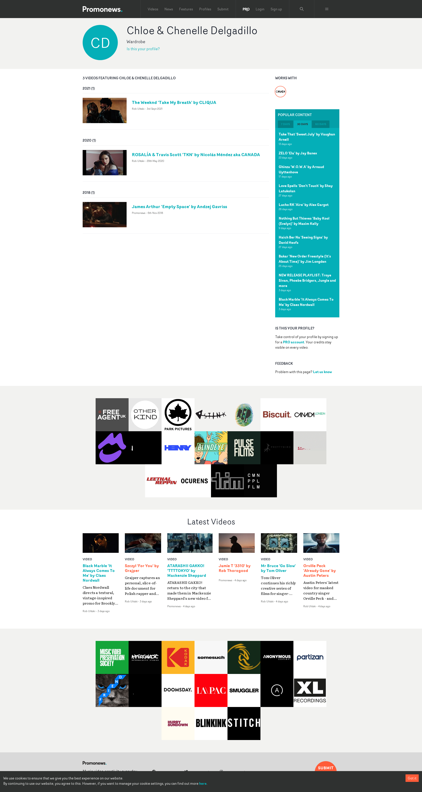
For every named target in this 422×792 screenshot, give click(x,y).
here (203, 783)
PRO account (293, 342)
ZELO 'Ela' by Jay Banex (298, 153)
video (87, 559)
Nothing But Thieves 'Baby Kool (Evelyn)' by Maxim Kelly (304, 221)
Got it (412, 778)
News (168, 9)
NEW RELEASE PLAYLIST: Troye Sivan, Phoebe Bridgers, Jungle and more (307, 280)
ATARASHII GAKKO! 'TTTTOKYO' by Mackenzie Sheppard (186, 570)
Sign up (276, 9)
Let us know (322, 371)
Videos (153, 9)
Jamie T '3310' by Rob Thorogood (235, 568)
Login (260, 9)
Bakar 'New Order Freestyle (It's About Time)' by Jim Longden (305, 259)
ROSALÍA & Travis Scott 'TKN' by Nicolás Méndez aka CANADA (196, 154)
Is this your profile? (143, 49)
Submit (223, 9)
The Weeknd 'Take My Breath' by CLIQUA (174, 102)
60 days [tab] (320, 124)
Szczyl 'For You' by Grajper (142, 568)
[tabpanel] (307, 222)
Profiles (205, 9)
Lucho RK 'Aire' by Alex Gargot (304, 204)
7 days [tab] (285, 124)
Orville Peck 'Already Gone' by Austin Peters (319, 570)
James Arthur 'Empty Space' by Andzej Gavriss (179, 206)
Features (186, 9)
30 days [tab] (302, 124)
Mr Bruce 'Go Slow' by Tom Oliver (278, 568)
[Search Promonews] (301, 9)
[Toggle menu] (326, 9)
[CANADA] (280, 89)
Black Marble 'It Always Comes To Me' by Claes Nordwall (306, 302)
